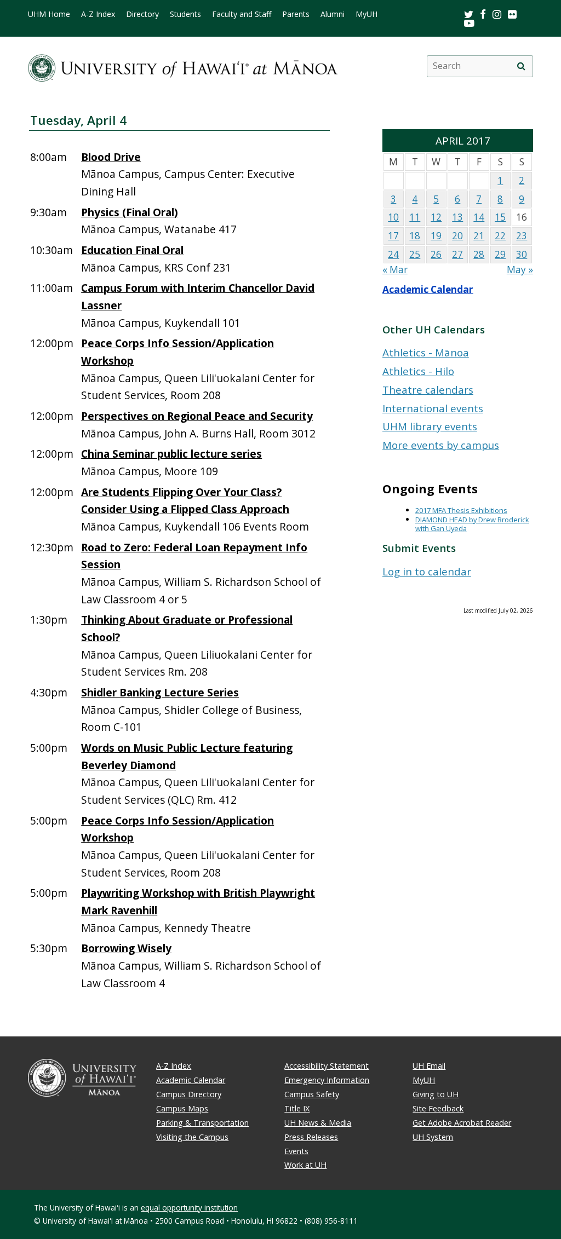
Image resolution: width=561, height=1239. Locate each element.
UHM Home (49, 14)
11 (414, 217)
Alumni (332, 14)
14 (478, 217)
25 (414, 254)
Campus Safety (311, 1094)
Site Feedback (438, 1108)
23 (521, 235)
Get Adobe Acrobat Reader (462, 1122)
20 (457, 235)
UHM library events (429, 426)
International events (432, 408)
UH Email (429, 1066)
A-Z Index (98, 14)
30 (521, 254)
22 (500, 235)
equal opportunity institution (189, 1207)
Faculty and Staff (241, 14)
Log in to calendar (426, 571)
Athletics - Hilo (418, 371)
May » (520, 269)
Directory (142, 14)
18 (414, 235)
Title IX (297, 1108)
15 (500, 217)
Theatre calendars (427, 389)
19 (436, 235)
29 (500, 254)
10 (393, 217)
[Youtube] (469, 23)
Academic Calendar (427, 289)
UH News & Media (317, 1122)
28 (478, 254)
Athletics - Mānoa (425, 352)
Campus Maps (182, 1108)
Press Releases (311, 1137)
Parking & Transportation (202, 1122)
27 (457, 254)
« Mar (395, 269)
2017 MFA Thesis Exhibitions (461, 510)
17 (393, 235)
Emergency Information (326, 1080)
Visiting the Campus (192, 1137)
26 (436, 254)
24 (393, 254)
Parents (296, 14)
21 (478, 235)
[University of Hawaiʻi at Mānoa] (182, 66)
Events (296, 1151)
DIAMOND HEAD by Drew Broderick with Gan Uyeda (472, 524)
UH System (433, 1137)
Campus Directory (188, 1094)
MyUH (366, 14)
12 (436, 217)
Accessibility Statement (326, 1066)
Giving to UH (436, 1094)
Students (185, 14)
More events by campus (440, 445)
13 (457, 217)
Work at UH (305, 1165)
